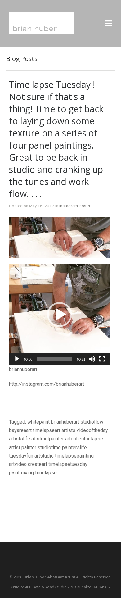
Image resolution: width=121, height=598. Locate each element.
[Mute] (92, 359)
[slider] (54, 359)
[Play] (17, 359)
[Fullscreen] (102, 359)
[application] (59, 314)
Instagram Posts (74, 205)
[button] (59, 314)
